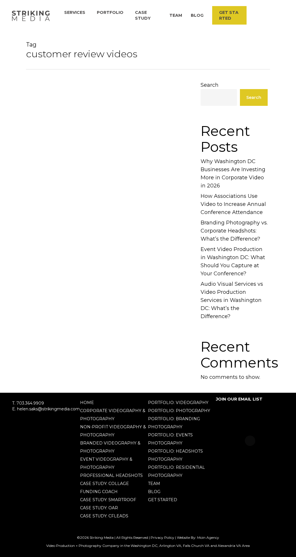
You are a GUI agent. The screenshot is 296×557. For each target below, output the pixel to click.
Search (210, 85)
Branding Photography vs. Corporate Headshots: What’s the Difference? (234, 231)
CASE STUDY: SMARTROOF (108, 499)
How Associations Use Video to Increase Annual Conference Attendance (233, 204)
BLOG (154, 491)
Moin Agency (208, 537)
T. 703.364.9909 (28, 403)
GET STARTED (162, 499)
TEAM (154, 483)
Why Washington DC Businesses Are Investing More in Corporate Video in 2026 (233, 173)
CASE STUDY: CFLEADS (104, 516)
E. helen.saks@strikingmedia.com (46, 409)
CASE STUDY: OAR (99, 507)
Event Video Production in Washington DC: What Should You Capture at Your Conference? (233, 261)
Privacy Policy (162, 537)
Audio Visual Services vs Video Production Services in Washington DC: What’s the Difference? (232, 300)
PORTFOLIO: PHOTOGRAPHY (179, 410)
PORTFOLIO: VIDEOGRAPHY (178, 402)
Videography (48, 353)
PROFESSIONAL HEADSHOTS (111, 475)
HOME (87, 402)
